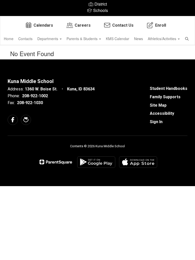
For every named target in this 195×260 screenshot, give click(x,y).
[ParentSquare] (55, 162)
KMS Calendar (117, 38)
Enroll (160, 25)
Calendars (43, 25)
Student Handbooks (168, 88)
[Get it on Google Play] (96, 162)
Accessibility (162, 113)
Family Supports (165, 96)
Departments (48, 38)
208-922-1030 (30, 102)
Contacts (25, 38)
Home (8, 38)
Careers (83, 25)
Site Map (158, 105)
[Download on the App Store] (138, 162)
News (138, 38)
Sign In (156, 121)
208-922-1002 (35, 95)
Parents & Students (83, 38)
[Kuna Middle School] (97, 19)
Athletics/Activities (162, 38)
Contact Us (123, 25)
